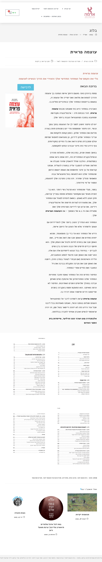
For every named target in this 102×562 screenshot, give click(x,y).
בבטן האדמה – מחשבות (52, 16)
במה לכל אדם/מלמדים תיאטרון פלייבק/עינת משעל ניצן (51, 527)
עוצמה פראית (62, 34)
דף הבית (67, 9)
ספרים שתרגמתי (37, 478)
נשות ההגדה (19, 512)
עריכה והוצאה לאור (50, 9)
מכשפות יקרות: (82, 514)
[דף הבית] (96, 34)
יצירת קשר (36, 9)
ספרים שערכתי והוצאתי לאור (68, 61)
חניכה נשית (88, 61)
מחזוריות (65, 478)
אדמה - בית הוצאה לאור (84, 478)
